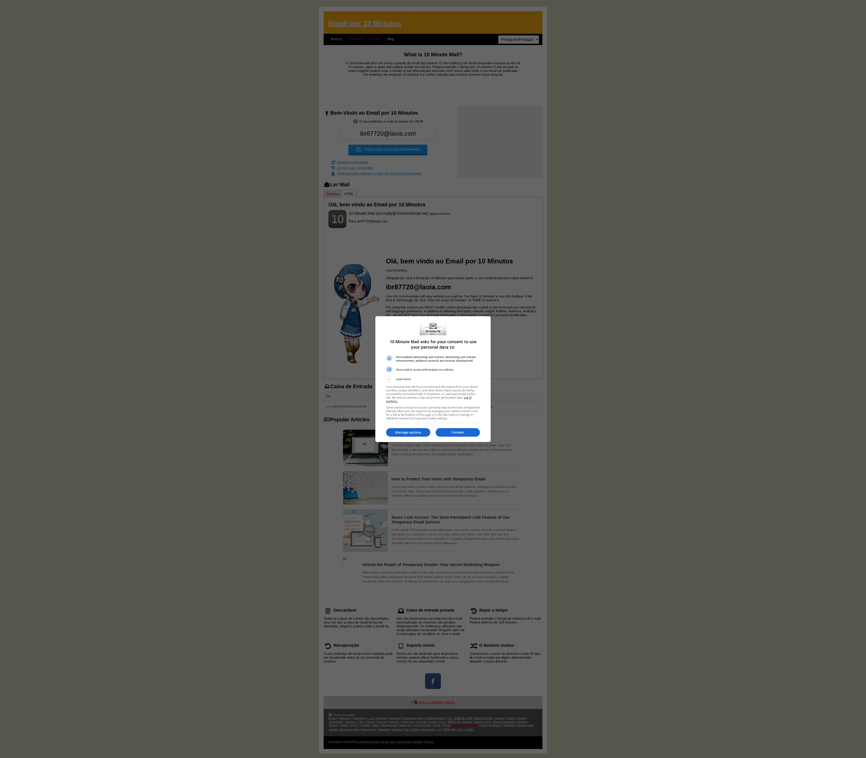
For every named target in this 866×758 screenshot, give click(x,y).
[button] (433, 379)
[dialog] (433, 379)
